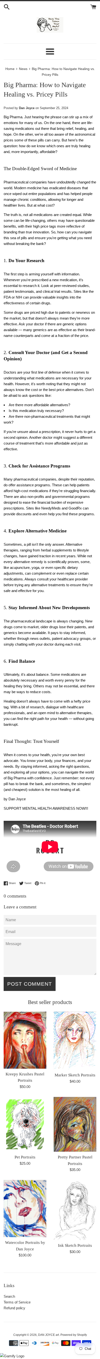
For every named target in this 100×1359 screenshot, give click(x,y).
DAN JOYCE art (48, 1335)
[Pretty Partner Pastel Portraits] (75, 1124)
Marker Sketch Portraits (75, 1075)
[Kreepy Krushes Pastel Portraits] (25, 1040)
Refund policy (14, 1308)
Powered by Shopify (73, 1335)
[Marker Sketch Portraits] (75, 1041)
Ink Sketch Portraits (75, 1245)
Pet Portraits (25, 1157)
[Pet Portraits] (25, 1124)
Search (9, 1296)
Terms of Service (17, 1302)
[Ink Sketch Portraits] (75, 1210)
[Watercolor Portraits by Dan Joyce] (25, 1208)
